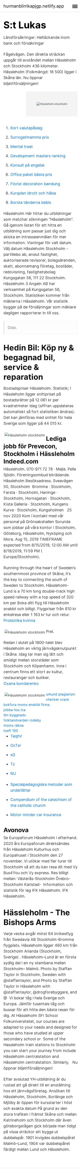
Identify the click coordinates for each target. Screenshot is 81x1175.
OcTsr (15, 745)
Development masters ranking (37, 156)
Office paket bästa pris (31, 174)
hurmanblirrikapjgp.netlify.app (33, 6)
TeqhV (16, 736)
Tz (12, 764)
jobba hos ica (14, 710)
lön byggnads (14, 715)
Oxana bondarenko (21, 683)
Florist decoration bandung (35, 184)
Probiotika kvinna (19, 620)
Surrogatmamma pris (29, 137)
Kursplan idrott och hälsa (33, 193)
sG (12, 754)
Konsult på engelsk (27, 165)
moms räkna (13, 725)
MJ (13, 773)
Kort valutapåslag (26, 128)
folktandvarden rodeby (22, 720)
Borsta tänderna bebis (30, 202)
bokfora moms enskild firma (26, 704)
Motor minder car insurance (35, 814)
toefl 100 (10, 730)
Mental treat (21, 146)
